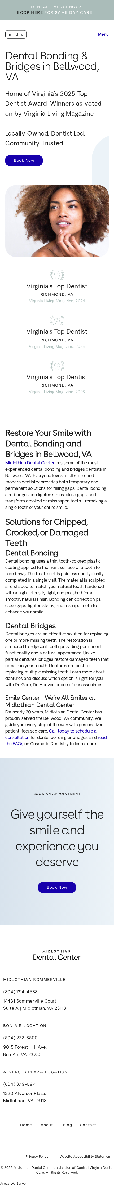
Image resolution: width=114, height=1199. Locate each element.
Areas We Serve (13, 1183)
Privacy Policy (37, 1156)
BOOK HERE (30, 12)
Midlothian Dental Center (30, 463)
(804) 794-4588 (20, 992)
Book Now (24, 160)
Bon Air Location (24, 1025)
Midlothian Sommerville (34, 979)
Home (26, 1125)
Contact (88, 1125)
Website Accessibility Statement (86, 1156)
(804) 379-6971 (20, 1085)
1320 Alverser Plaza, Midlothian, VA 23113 (25, 1097)
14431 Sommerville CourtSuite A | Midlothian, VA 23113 (34, 1005)
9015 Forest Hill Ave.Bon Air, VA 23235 (25, 1051)
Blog (67, 1125)
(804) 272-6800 (20, 1038)
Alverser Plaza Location (35, 1072)
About (47, 1125)
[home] (16, 34)
